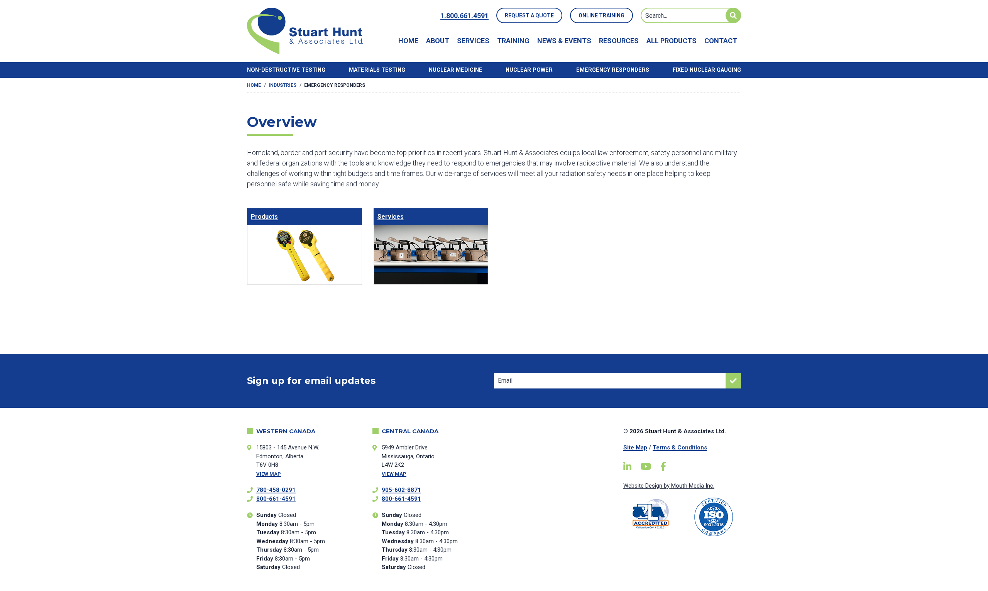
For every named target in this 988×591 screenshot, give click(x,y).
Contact (720, 41)
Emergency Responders (612, 70)
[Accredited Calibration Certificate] (650, 514)
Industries (282, 85)
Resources (619, 41)
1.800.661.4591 (464, 16)
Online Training (601, 15)
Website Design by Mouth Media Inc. (668, 485)
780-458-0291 (276, 489)
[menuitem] (408, 40)
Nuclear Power (529, 70)
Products (264, 216)
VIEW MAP (268, 474)
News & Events (564, 41)
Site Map (635, 447)
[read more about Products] (304, 246)
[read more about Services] (431, 246)
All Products (671, 41)
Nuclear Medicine (455, 70)
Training (513, 41)
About (437, 41)
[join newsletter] (733, 380)
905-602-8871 (401, 489)
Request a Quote (529, 15)
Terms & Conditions (680, 447)
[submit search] (733, 15)
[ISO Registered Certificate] (713, 517)
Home (408, 41)
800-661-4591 (276, 498)
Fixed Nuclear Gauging (707, 70)
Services (473, 41)
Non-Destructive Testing (286, 70)
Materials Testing (377, 70)
